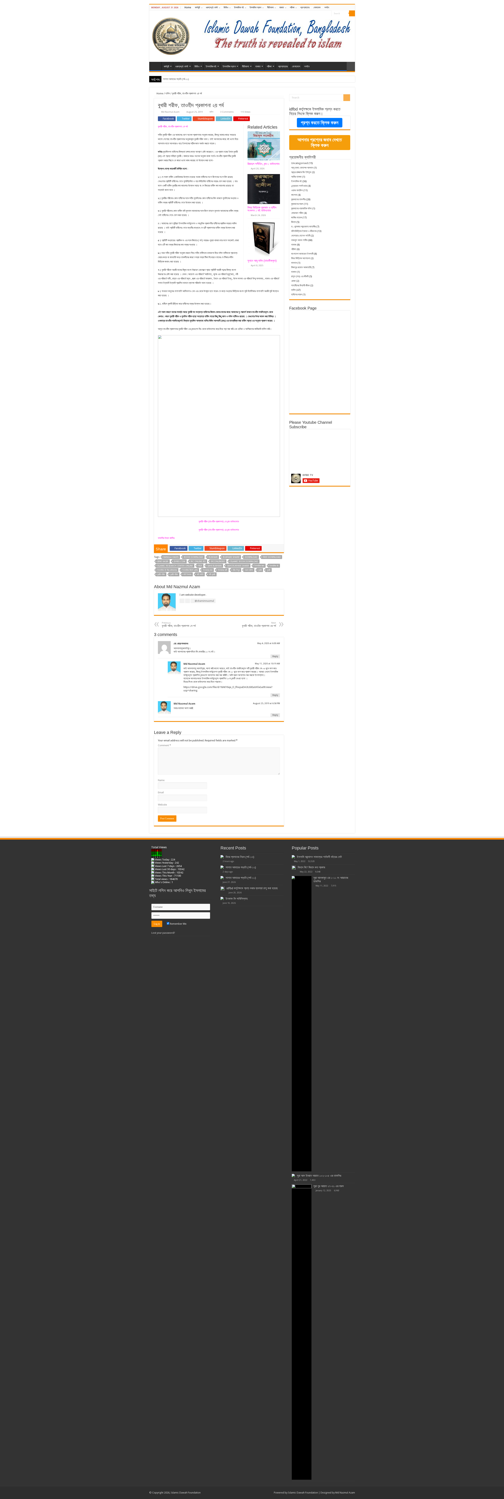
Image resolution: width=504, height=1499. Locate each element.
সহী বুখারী (212, 574)
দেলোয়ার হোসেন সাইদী (300, 235)
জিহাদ (293, 222)
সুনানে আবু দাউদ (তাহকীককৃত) (262, 260)
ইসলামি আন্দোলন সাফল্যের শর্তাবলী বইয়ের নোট (319, 857)
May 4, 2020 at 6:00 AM (268, 643)
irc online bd (198, 561)
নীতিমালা (270, 7)
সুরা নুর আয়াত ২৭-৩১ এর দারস (328, 1186)
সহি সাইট (200, 574)
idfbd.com (179, 561)
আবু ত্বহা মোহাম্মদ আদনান (302, 167)
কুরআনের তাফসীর (298, 199)
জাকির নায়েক (296, 217)
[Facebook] (321, 13)
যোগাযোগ (317, 7)
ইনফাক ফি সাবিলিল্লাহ (237, 898)
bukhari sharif (231, 557)
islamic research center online (175, 566)
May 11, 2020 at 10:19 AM (267, 663)
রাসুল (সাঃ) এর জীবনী (300, 276)
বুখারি (260, 570)
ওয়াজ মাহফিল (297, 190)
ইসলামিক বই (239, 7)
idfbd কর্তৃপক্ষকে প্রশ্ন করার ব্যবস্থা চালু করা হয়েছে (252, 888)
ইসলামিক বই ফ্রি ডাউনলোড (167, 570)
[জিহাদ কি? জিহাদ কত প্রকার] (294, 868)
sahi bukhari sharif (238, 566)
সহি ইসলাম (187, 574)
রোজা (293, 280)
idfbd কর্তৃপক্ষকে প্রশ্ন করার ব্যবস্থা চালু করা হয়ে (183, 79)
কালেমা (294, 194)
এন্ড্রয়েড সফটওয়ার (299, 185)
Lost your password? (163, 932)
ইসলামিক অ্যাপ (255, 7)
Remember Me (177, 923)
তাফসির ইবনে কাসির (166, 538)
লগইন (326, 7)
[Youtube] (328, 13)
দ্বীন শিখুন (236, 570)
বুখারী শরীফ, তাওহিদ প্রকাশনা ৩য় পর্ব (259, 624)
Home (187, 7)
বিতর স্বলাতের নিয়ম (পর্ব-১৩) (240, 857)
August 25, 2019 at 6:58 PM (266, 703)
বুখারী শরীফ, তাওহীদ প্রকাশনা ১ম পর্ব (173, 126)
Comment (164, 745)
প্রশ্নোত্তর (304, 7)
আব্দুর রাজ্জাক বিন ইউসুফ (301, 172)
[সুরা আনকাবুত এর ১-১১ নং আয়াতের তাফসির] (301, 1023)
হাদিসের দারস (296, 294)
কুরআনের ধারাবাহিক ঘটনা (301, 208)
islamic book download (244, 561)
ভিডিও (226, 7)
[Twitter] (324, 13)
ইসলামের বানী (222, 570)
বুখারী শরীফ (174, 574)
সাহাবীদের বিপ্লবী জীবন (300, 285)
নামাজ (293, 244)
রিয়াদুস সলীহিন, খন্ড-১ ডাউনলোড (263, 163)
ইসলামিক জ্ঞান (259, 566)
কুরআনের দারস (297, 203)
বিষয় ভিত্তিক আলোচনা (300, 258)
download (251, 557)
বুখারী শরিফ (161, 574)
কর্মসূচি (197, 7)
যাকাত (281, 7)
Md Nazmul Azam (170, 112)
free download (272, 557)
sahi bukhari (214, 566)
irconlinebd (218, 561)
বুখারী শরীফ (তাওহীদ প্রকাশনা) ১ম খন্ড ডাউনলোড (219, 521)
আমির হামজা (296, 176)
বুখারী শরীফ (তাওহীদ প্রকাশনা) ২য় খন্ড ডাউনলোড (219, 529)
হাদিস (167, 93)
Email (161, 792)
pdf (200, 566)
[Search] (352, 13)
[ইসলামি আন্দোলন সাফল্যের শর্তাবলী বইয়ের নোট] (293, 856)
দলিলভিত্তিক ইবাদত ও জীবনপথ (304, 231)
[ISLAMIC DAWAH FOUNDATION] (171, 35)
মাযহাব (294, 262)
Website (162, 804)
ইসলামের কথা (207, 570)
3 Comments (227, 112)
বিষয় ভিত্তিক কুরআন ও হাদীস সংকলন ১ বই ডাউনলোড (261, 209)
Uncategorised (299, 163)
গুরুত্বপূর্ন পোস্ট (212, 7)
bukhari (213, 557)
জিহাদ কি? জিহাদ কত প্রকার (311, 867)
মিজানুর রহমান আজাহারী (301, 267)
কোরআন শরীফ (297, 212)
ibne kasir (162, 561)
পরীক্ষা (292, 7)
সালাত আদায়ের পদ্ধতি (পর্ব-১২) (241, 867)
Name (161, 780)
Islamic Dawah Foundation (303, 1492)
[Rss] (317, 13)
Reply (275, 656)
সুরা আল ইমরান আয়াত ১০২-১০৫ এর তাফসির (319, 1175)
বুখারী (268, 570)
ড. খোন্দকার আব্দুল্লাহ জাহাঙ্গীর (303, 226)
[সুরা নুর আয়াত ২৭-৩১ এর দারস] (301, 1332)
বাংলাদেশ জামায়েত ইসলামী (302, 253)
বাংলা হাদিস (249, 570)
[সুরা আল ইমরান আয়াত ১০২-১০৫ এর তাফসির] (293, 1175)
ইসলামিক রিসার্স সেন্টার (190, 570)
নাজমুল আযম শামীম (299, 240)
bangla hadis (171, 557)
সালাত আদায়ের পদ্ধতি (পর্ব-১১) (241, 878)
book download (193, 557)
